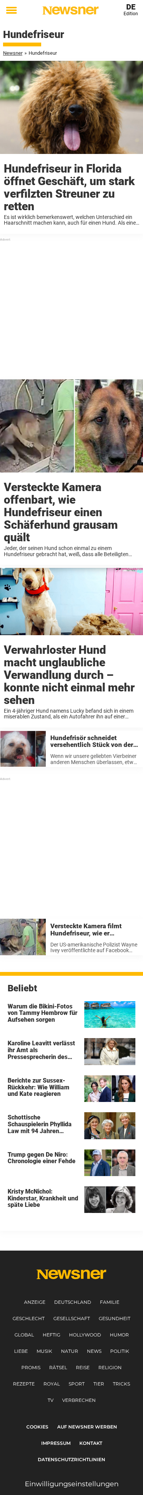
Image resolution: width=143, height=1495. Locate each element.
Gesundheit (114, 1318)
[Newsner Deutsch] (70, 10)
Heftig (51, 1335)
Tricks (121, 1384)
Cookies (37, 1427)
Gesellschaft (71, 1318)
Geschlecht (29, 1318)
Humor (119, 1335)
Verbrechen (79, 1400)
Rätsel (58, 1367)
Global (24, 1335)
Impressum (56, 1443)
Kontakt (90, 1443)
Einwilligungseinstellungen (72, 1484)
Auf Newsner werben (87, 1427)
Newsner (12, 53)
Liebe (21, 1351)
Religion (110, 1367)
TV (50, 1400)
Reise (83, 1367)
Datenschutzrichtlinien (71, 1459)
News (94, 1351)
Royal (51, 1384)
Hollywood (85, 1335)
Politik (119, 1351)
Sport (77, 1384)
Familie (109, 1302)
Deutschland (72, 1302)
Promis (30, 1367)
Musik (44, 1351)
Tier (98, 1384)
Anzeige (34, 1302)
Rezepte (24, 1384)
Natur (69, 1351)
